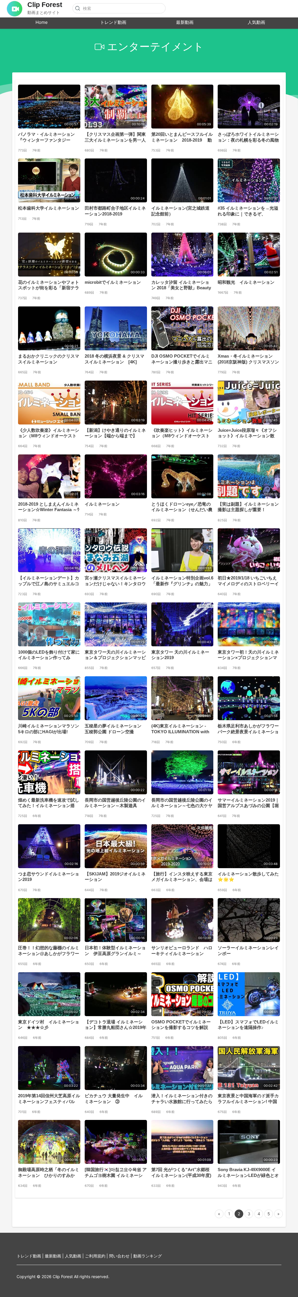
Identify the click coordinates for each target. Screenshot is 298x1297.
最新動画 (185, 22)
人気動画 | (75, 1255)
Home (42, 22)
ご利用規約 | (97, 1255)
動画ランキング (147, 1255)
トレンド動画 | (31, 1255)
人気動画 (256, 22)
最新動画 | (55, 1255)
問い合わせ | (121, 1255)
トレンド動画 (113, 22)
